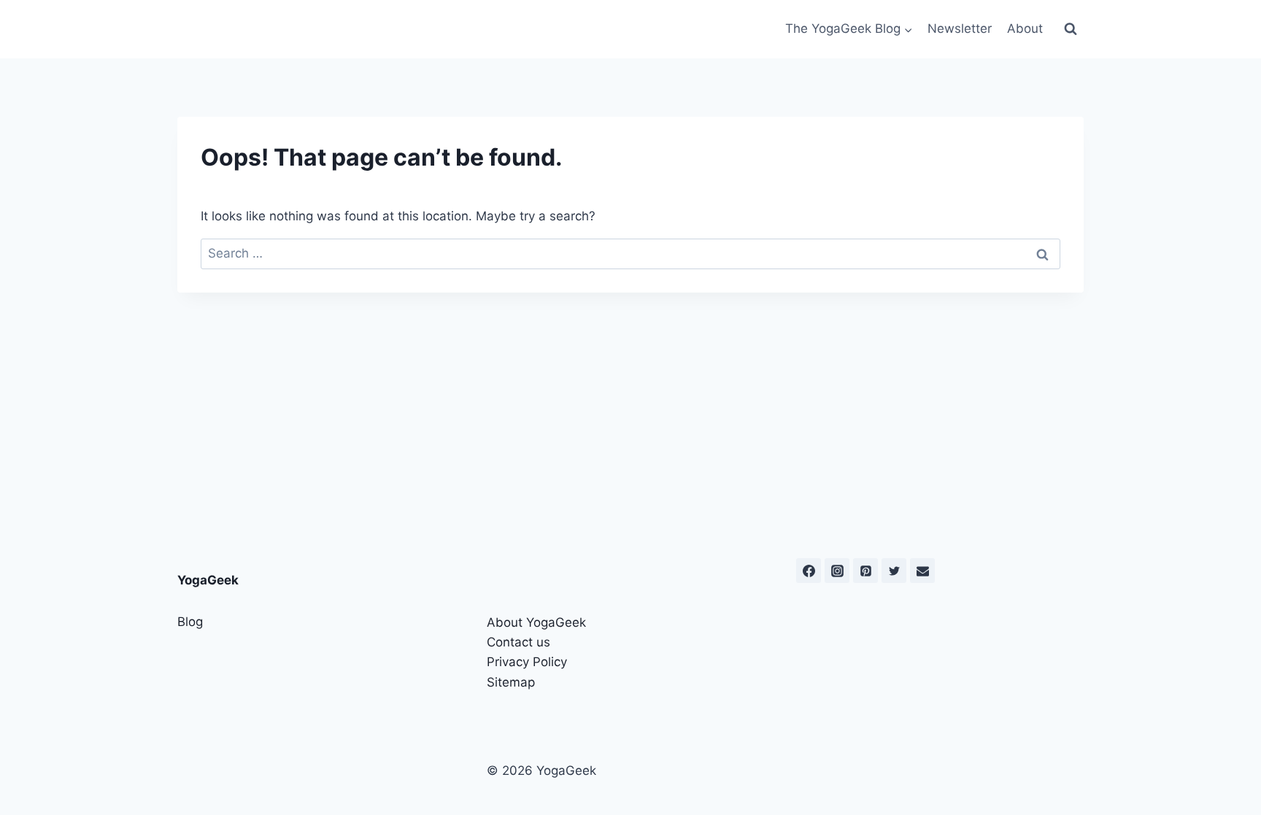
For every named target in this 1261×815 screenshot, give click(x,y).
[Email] (922, 570)
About (1025, 28)
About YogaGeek (536, 622)
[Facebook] (808, 570)
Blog (190, 621)
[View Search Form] (1070, 29)
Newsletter (960, 28)
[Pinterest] (865, 570)
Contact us (518, 642)
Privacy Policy (527, 661)
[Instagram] (837, 570)
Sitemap (511, 682)
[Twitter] (894, 570)
